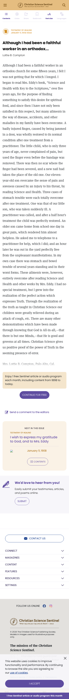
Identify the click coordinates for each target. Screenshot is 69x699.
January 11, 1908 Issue (21, 32)
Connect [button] (11, 551)
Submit (22, 501)
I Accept (34, 683)
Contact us (37, 538)
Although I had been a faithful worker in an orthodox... (32, 45)
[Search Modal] (64, 5)
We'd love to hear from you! (37, 483)
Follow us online (28, 606)
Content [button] (11, 564)
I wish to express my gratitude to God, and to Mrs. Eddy (33, 439)
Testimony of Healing (21, 30)
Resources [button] (12, 578)
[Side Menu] (5, 5)
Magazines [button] (12, 557)
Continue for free (34, 395)
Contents (39, 461)
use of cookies (19, 673)
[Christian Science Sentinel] (35, 5)
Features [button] (11, 571)
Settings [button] (11, 585)
